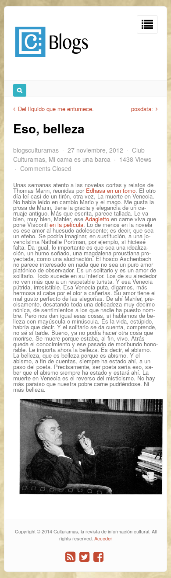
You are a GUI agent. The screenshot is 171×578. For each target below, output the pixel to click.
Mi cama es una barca (79, 159)
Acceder (103, 538)
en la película (66, 224)
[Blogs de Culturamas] (51, 60)
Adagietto (97, 219)
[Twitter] (84, 557)
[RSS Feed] (70, 557)
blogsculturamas (36, 150)
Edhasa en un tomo (110, 190)
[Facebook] (98, 557)
